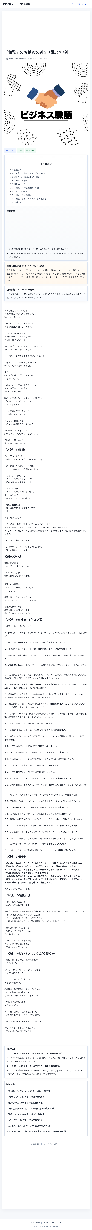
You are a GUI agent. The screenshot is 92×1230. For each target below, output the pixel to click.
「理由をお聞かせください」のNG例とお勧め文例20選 (30, 1108)
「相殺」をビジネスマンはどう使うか (29, 198)
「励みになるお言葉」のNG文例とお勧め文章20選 (28, 1125)
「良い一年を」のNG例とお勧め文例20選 (24, 1120)
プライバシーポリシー (80, 4)
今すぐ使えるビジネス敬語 (16, 4)
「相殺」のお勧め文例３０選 (25, 188)
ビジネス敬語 (10, 150)
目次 (46, 164)
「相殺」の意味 (19, 180)
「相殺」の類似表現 (21, 195)
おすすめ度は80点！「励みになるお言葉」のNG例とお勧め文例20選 (36, 1131)
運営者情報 (35, 1144)
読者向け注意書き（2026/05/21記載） (30, 173)
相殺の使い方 (18, 184)
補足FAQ (17, 202)
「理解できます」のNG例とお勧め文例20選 (25, 1114)
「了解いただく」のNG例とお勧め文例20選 (25, 1097)
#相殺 (20, 150)
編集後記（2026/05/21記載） (26, 177)
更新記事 (16, 169)
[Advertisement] (46, 30)
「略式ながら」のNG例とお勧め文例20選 (24, 1103)
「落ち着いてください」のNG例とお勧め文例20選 (28, 1091)
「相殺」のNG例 (20, 191)
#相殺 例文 (30, 150)
